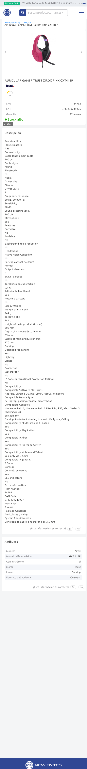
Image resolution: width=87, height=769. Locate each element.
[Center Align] (22, 12)
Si (70, 529)
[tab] (79, 3)
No (78, 529)
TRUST (27, 23)
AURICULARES (12, 23)
